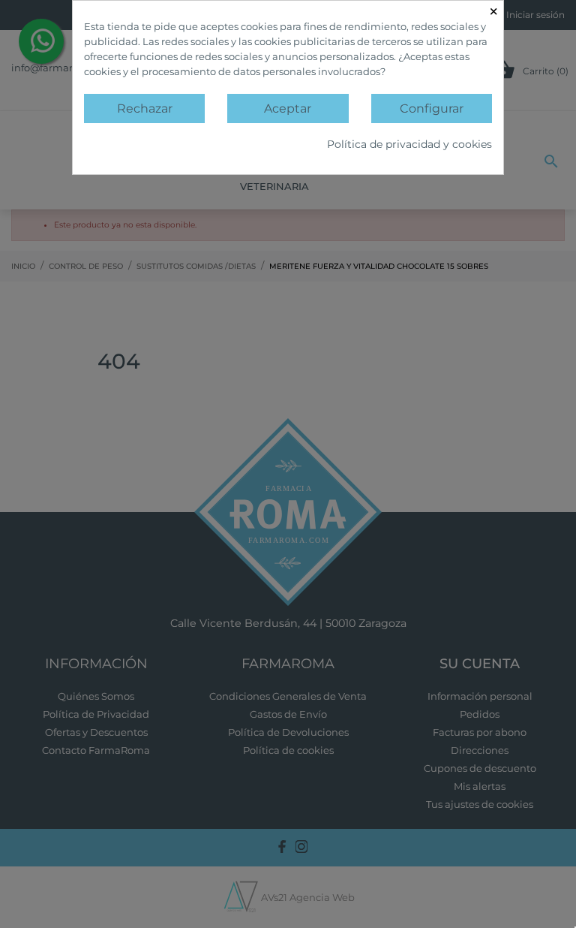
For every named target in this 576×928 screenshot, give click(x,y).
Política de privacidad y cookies (409, 144)
